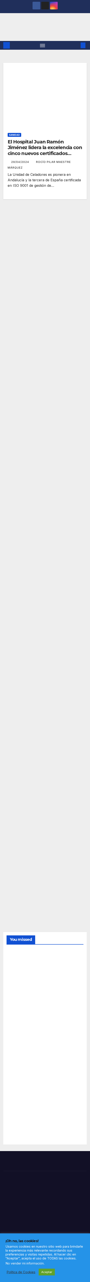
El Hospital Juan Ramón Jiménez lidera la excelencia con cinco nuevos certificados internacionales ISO (45, 150)
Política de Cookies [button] (21, 1272)
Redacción (17, 982)
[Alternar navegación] (42, 45)
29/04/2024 (20, 162)
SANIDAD (14, 135)
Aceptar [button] (46, 1272)
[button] (76, 45)
